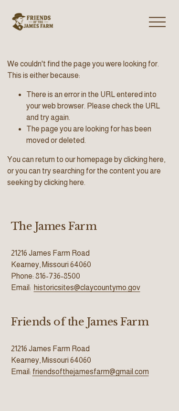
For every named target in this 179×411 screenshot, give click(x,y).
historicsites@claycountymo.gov (87, 287)
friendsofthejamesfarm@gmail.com (90, 372)
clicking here (144, 159)
